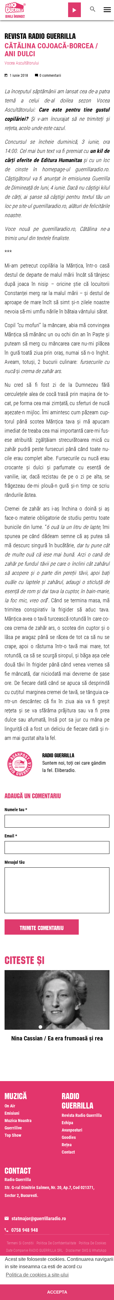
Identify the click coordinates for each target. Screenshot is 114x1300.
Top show (13, 1135)
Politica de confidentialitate (56, 1243)
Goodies (69, 1137)
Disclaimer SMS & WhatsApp (86, 1250)
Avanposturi (72, 1130)
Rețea (67, 1144)
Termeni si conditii (20, 1243)
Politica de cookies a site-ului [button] (37, 1274)
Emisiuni (12, 1113)
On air (10, 1105)
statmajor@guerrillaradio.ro (39, 1218)
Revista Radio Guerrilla (40, 35)
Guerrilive (13, 1127)
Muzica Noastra (18, 1120)
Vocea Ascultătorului (22, 63)
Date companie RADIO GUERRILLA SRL (34, 1250)
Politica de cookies (92, 1243)
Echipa (67, 1122)
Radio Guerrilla (58, 754)
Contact (68, 1152)
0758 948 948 (24, 1230)
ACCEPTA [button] (57, 1292)
